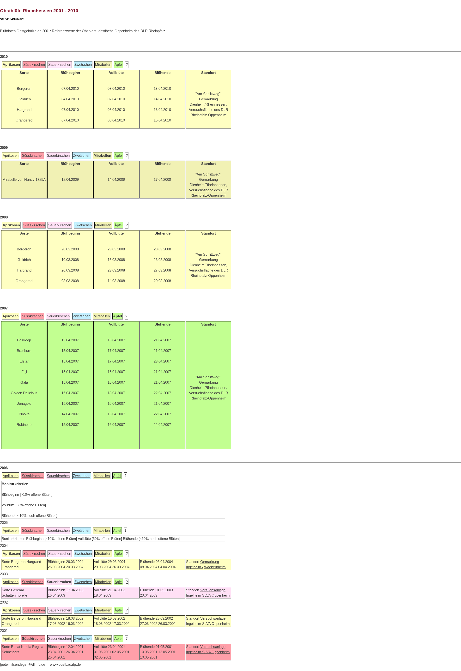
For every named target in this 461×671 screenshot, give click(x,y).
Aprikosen (10, 155)
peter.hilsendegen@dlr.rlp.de (23, 664)
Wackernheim (215, 567)
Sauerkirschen (59, 64)
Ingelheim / (194, 567)
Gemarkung (209, 562)
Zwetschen (83, 64)
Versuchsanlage (212, 590)
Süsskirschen (34, 64)
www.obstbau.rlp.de (65, 664)
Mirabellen (103, 64)
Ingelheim (194, 595)
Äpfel (118, 64)
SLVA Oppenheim (216, 595)
